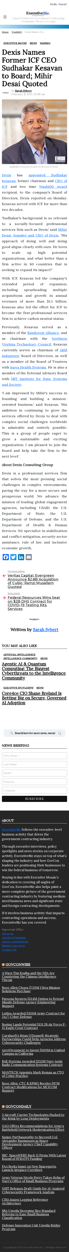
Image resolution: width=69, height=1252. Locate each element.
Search (60, 734)
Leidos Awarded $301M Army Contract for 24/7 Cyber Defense (33, 1015)
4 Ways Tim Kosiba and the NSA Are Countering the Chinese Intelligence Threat (29, 976)
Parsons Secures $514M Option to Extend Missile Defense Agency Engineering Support (33, 1002)
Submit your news (13, 945)
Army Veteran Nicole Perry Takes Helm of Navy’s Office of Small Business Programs (33, 1179)
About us (7, 933)
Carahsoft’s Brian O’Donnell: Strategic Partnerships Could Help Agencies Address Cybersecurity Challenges (34, 1039)
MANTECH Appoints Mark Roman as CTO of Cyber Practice (33, 1074)
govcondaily (18, 1106)
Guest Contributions (15, 941)
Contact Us (9, 949)
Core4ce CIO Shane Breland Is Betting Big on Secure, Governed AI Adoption (34, 697)
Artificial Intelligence (19, 654)
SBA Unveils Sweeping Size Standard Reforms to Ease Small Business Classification (28, 1214)
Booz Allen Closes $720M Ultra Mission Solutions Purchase (31, 989)
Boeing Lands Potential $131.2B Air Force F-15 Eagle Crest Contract (34, 1026)
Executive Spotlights (18, 687)
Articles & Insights (14, 937)
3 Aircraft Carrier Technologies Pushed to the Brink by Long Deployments (33, 1116)
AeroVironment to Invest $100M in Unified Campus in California (33, 1052)
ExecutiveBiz (11, 829)
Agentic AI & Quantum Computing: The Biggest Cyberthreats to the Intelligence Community (34, 670)
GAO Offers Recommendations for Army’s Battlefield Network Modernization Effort (33, 1127)
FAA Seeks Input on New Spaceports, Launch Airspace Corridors (29, 1168)
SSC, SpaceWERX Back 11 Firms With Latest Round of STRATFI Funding (34, 1157)
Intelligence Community (20, 658)
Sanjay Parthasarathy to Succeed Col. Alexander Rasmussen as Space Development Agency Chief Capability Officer (30, 1142)
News (44, 658)
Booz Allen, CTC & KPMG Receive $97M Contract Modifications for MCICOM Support (31, 1087)
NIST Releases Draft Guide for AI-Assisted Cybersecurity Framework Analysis (33, 1190)
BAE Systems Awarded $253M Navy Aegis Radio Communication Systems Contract (32, 1063)
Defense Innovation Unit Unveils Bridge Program (31, 1227)
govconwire (18, 964)
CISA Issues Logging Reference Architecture (25, 1201)
